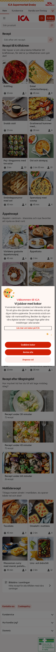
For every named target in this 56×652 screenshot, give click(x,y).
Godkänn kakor (28, 345)
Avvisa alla (28, 352)
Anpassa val (28, 359)
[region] (28, 326)
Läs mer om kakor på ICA (28, 328)
